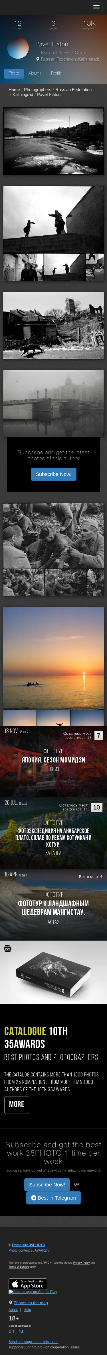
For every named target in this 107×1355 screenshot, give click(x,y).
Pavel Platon (48, 94)
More (16, 1104)
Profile (56, 73)
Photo (14, 73)
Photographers (37, 89)
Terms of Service (19, 1266)
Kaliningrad (88, 59)
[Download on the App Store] (33, 1284)
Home (14, 89)
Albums (35, 73)
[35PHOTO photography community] (27, 7)
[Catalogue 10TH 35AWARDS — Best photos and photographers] (53, 972)
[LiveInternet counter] (21, 1256)
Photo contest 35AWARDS (29, 1250)
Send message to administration (33, 1342)
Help (27, 1310)
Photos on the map (31, 1302)
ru (21, 1331)
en (11, 1331)
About (13, 1310)
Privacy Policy (81, 1262)
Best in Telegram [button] (56, 1198)
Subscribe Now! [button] (54, 474)
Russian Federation (58, 59)
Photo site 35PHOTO (28, 1245)
